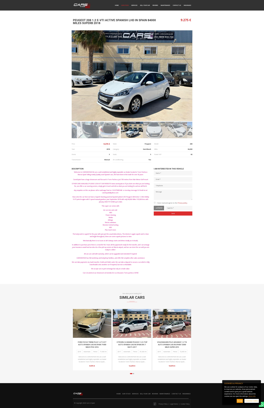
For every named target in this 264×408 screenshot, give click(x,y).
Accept (239, 401)
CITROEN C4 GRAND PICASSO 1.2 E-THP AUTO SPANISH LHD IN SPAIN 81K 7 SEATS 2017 (92, 344)
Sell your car (145, 5)
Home (117, 5)
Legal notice (174, 404)
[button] (131, 373)
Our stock (125, 5)
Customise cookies (251, 401)
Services (134, 5)
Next (188, 76)
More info (252, 396)
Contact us (177, 5)
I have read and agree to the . (172, 203)
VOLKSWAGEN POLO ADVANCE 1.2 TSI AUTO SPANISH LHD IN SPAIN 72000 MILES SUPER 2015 (132, 344)
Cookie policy (185, 404)
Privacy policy (182, 203)
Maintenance (165, 5)
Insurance (187, 5)
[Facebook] (154, 403)
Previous (76, 76)
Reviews (155, 5)
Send (173, 213)
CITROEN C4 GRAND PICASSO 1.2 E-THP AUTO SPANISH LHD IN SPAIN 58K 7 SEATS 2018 (172, 344)
